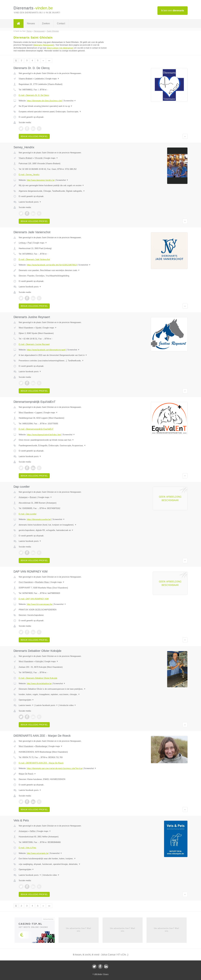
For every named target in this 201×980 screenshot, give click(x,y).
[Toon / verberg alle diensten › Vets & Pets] (64, 864)
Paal (29, 243)
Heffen (32, 831)
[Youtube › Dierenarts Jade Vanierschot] (39, 298)
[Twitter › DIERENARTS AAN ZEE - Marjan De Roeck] (21, 801)
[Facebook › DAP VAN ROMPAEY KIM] (27, 632)
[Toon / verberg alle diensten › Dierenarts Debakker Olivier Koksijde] (64, 694)
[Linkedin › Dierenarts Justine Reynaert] (33, 383)
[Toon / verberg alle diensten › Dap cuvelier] (64, 530)
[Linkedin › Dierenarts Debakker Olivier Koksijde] (33, 716)
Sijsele (38, 328)
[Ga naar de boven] (185, 136)
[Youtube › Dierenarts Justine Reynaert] (39, 383)
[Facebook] (100, 966)
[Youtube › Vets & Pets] (39, 886)
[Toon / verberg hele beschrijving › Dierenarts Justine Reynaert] (64, 355)
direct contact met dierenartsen (60, 48)
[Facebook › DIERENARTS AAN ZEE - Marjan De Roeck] (27, 801)
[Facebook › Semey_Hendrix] (27, 213)
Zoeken (46, 23)
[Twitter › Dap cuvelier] (21, 552)
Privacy (106, 974)
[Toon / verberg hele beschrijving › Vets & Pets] (64, 858)
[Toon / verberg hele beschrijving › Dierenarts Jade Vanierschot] (64, 270)
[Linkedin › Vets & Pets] (33, 886)
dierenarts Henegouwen (44, 45)
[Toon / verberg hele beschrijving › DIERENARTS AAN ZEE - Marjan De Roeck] (64, 773)
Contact (61, 23)
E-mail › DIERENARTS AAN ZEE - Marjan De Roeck (41, 763)
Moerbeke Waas (42, 582)
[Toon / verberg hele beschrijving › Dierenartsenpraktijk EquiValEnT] (64, 440)
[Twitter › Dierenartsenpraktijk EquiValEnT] (21, 468)
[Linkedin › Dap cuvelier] (33, 552)
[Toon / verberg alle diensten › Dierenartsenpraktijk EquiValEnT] (64, 445)
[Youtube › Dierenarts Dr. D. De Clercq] (39, 128)
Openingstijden (26, 700)
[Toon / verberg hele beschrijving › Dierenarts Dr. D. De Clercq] (64, 106)
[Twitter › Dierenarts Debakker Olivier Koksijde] (21, 716)
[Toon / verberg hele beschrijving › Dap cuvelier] (64, 524)
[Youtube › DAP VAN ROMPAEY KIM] (39, 632)
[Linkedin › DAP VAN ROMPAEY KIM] (33, 632)
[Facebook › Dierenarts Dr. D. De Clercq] (27, 128)
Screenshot (70, 101)
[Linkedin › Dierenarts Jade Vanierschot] (33, 298)
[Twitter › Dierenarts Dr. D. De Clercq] (21, 128)
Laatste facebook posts (30, 202)
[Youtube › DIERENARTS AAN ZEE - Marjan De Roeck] (39, 801)
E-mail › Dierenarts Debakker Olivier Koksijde (38, 678)
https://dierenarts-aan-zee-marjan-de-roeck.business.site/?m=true (54, 768)
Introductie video (67, 705)
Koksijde (39, 661)
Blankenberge (41, 746)
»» (49, 60)
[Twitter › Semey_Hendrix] (21, 213)
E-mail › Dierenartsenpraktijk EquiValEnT (36, 429)
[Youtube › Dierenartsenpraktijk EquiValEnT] (39, 468)
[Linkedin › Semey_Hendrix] (33, 213)
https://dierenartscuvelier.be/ (39, 519)
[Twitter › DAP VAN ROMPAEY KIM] (21, 632)
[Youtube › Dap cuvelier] (39, 552)
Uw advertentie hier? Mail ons (78, 929)
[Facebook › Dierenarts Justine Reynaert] (27, 383)
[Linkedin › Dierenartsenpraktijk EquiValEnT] (33, 468)
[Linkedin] (106, 966)
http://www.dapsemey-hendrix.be (40, 180)
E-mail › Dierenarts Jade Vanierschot (34, 259)
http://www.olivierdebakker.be (39, 683)
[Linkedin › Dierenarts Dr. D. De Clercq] (33, 128)
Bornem (33, 497)
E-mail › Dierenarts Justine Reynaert (34, 344)
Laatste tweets (26, 705)
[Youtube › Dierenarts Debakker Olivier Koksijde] (39, 716)
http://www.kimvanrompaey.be (39, 604)
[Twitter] (94, 966)
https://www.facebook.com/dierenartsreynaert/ (46, 350)
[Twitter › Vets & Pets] (21, 886)
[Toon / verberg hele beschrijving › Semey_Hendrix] (64, 185)
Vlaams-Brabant (25, 79)
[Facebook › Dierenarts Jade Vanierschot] (27, 298)
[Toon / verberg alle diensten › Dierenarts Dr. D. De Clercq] (64, 111)
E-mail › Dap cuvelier (27, 514)
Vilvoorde (39, 158)
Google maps (52, 79)
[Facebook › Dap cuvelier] (27, 552)
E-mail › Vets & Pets (27, 848)
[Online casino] (37, 931)
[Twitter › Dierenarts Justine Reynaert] (21, 383)
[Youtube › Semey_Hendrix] (39, 213)
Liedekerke (39, 79)
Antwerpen (23, 497)
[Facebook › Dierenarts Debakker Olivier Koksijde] (27, 716)
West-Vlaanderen (26, 328)
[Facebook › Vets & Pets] (27, 886)
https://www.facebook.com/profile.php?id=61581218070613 (52, 265)
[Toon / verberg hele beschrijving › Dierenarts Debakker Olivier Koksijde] (64, 689)
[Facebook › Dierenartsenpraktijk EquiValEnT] (27, 468)
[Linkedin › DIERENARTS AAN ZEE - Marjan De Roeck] (33, 801)
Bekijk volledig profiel (34, 136)
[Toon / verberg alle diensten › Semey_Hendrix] (64, 191)
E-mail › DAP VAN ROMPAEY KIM (34, 599)
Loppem (38, 412)
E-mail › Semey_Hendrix (29, 174)
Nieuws (31, 23)
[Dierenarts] (19, 23)
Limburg (22, 243)
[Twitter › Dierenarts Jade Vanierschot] (21, 298)
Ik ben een (172, 10)
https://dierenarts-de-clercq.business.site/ (44, 101)
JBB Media (98, 974)
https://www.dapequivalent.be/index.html (44, 435)
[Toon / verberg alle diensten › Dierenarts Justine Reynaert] (64, 360)
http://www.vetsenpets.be (37, 853)
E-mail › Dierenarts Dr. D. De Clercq (34, 95)
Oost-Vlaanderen (26, 582)
